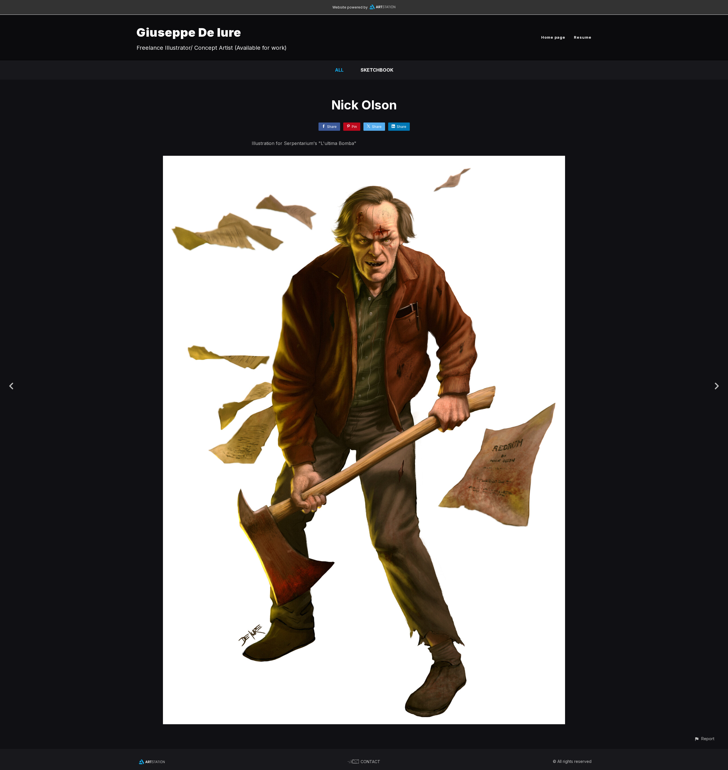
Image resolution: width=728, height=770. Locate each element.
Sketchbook (377, 70)
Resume (583, 37)
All (339, 70)
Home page (553, 37)
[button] (704, 738)
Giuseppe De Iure (188, 32)
